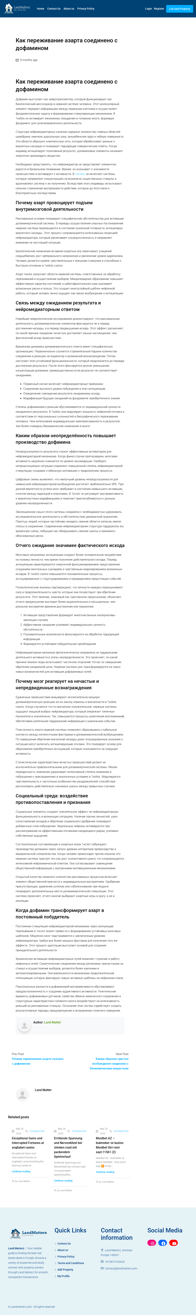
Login (148, 8)
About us (69, 8)
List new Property (179, 8)
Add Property (65, 1269)
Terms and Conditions (70, 1263)
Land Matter (52, 1022)
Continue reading (21, 1171)
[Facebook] (162, 1243)
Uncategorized (37, 1131)
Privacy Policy (85, 8)
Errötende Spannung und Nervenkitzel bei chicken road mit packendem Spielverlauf (68, 1147)
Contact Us (53, 8)
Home (40, 8)
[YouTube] (173, 1243)
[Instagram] (151, 1243)
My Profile (63, 1276)
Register (159, 8)
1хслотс (80, 174)
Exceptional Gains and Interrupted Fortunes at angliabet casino (28, 1142)
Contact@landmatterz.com (121, 1268)
